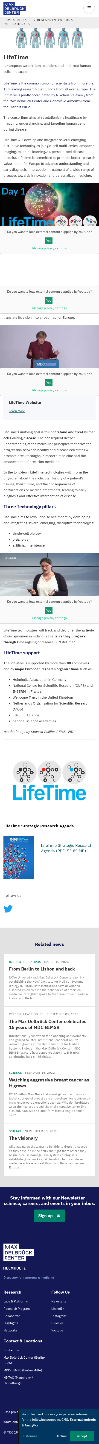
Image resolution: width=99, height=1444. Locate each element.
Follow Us (60, 1292)
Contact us (11, 1350)
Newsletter (59, 1301)
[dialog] (58, 1426)
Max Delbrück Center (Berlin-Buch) (24, 1360)
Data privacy (12, 1412)
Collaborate (11, 1316)
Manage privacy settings (49, 308)
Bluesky (57, 1323)
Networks (10, 1330)
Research (24, 20)
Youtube (57, 1330)
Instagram (58, 1316)
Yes (48, 241)
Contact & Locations (22, 1341)
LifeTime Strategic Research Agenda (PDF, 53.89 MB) (66, 848)
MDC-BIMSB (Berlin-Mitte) (22, 1370)
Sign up (45, 1215)
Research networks (53, 20)
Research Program (16, 1309)
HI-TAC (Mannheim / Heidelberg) (18, 1380)
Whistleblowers (14, 1422)
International (15, 24)
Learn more (17, 411)
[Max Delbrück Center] (14, 13)
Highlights (10, 1323)
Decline (61, 1436)
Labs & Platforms (15, 1301)
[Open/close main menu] (89, 8)
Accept (82, 1436)
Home (7, 20)
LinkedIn (57, 1309)
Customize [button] (29, 1436)
